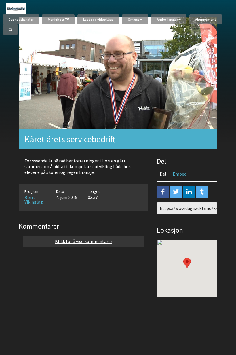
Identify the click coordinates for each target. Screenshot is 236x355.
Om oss (134, 19)
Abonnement (205, 19)
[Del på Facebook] (163, 192)
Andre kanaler (167, 19)
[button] (187, 263)
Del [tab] (163, 174)
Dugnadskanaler (21, 19)
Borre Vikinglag (33, 199)
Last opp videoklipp (98, 19)
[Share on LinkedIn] (189, 192)
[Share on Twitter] (176, 192)
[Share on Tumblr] (202, 192)
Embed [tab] (179, 174)
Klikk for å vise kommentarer (83, 241)
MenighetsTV (58, 19)
